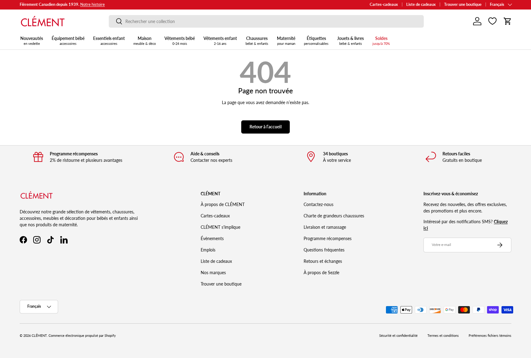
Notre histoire (92, 4)
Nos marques (213, 272)
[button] (507, 21)
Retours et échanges (323, 261)
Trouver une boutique (463, 4)
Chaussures (257, 40)
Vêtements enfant (220, 40)
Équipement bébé (68, 40)
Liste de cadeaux (421, 4)
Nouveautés (31, 40)
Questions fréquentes (324, 249)
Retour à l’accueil (265, 126)
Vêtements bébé (179, 40)
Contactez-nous (318, 204)
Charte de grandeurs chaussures (334, 215)
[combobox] (266, 21)
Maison (144, 40)
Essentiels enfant (109, 40)
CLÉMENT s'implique (220, 227)
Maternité (286, 40)
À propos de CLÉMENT (223, 204)
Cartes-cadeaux (384, 4)
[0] (492, 21)
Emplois (208, 249)
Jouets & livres (350, 40)
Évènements (212, 238)
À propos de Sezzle (321, 272)
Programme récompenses (328, 238)
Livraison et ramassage (325, 227)
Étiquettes (316, 40)
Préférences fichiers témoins (490, 335)
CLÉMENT (39, 335)
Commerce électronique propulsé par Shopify (82, 335)
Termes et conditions (443, 335)
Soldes (381, 40)
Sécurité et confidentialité (398, 335)
